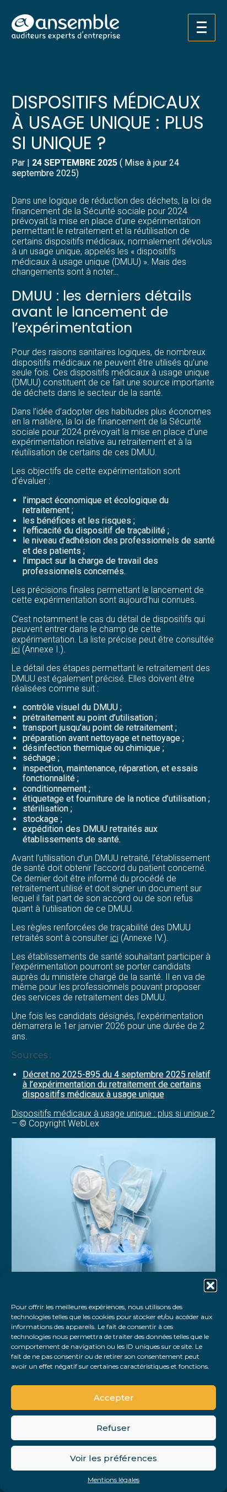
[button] (210, 1285)
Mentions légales (113, 1480)
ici (16, 649)
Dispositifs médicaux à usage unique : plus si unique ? (113, 1113)
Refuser (113, 1428)
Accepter (114, 1397)
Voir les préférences (113, 1458)
